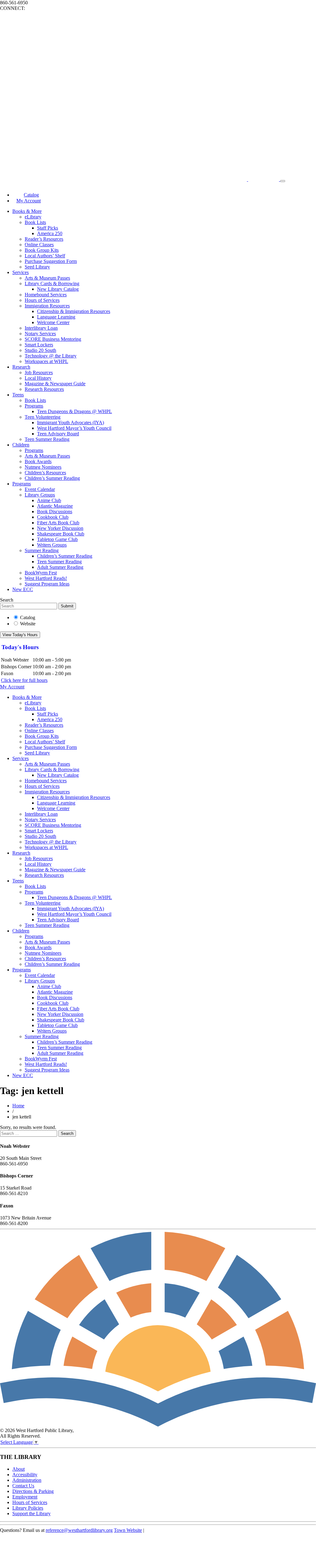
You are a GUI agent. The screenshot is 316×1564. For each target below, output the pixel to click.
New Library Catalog (58, 289)
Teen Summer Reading (47, 439)
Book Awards (38, 461)
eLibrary (33, 216)
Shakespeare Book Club (60, 533)
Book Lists (35, 222)
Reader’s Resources (44, 239)
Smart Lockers (39, 344)
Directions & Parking (33, 1491)
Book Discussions (54, 511)
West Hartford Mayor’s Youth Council (74, 428)
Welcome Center (53, 322)
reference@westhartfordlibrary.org (79, 1530)
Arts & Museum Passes (47, 278)
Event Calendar (40, 489)
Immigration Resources (47, 305)
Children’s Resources (45, 472)
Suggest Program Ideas (47, 583)
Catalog (27, 617)
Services (20, 272)
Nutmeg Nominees (43, 467)
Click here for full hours (24, 680)
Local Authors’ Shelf (45, 255)
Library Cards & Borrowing (52, 283)
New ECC (22, 589)
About (18, 1469)
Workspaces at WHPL (46, 361)
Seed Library (37, 266)
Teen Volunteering (42, 417)
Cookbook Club (53, 517)
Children (20, 444)
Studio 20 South (40, 350)
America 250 (49, 233)
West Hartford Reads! (46, 578)
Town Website (128, 1530)
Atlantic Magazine (55, 506)
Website (27, 623)
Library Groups (40, 494)
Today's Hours (20, 647)
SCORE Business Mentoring (53, 339)
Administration (26, 1480)
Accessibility (24, 1474)
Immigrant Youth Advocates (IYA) (70, 422)
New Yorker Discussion (60, 528)
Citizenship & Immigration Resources (73, 311)
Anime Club (49, 500)
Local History (38, 378)
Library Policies (27, 1508)
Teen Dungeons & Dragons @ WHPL (74, 411)
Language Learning (56, 316)
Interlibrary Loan (41, 328)
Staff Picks (47, 227)
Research (21, 367)
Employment (24, 1496)
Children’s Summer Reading (52, 478)
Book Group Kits (42, 250)
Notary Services (40, 333)
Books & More (27, 211)
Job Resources (39, 372)
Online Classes (39, 244)
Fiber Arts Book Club (58, 522)
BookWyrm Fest (41, 572)
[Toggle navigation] (282, 181)
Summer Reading (42, 550)
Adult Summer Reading (60, 567)
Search (6, 599)
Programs (34, 405)
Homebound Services (46, 294)
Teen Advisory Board (58, 433)
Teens (18, 394)
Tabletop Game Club (57, 539)
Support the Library (31, 1513)
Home (18, 1105)
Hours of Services (42, 300)
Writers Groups (52, 544)
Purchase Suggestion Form (51, 261)
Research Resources (44, 389)
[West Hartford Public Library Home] (140, 179)
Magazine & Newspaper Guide (55, 383)
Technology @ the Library (51, 355)
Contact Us (23, 1485)
